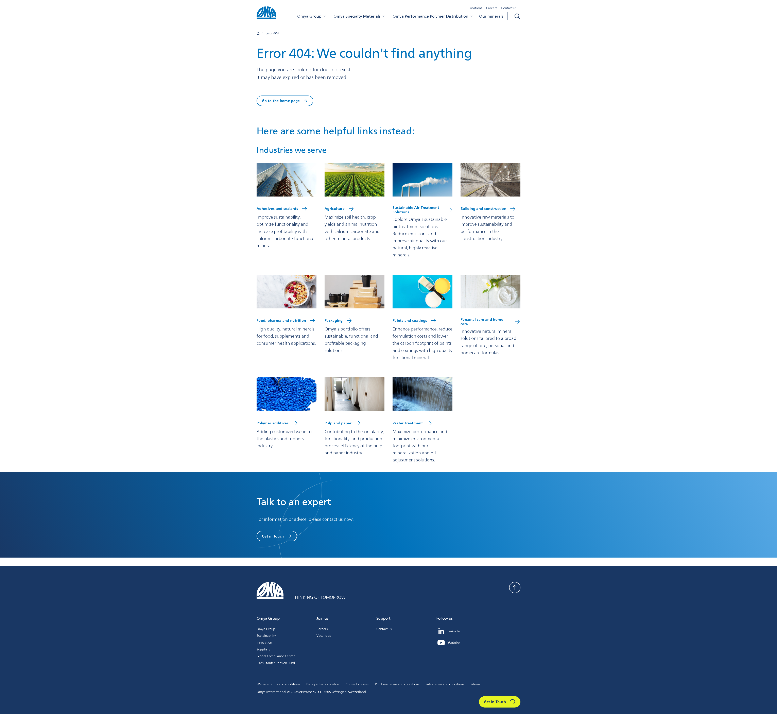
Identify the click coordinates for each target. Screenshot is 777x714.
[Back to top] (514, 587)
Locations (475, 8)
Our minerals (491, 16)
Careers (491, 8)
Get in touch (273, 536)
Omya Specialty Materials (356, 16)
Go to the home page (281, 100)
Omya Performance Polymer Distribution (430, 16)
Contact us (508, 8)
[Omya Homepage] (258, 33)
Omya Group (309, 16)
